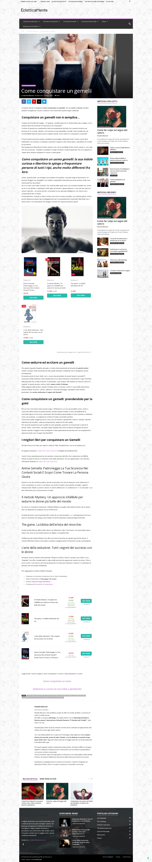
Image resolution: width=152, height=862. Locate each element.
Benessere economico (30, 26)
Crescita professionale (89, 21)
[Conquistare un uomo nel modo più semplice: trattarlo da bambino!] (82, 791)
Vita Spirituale (101, 818)
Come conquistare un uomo (57, 681)
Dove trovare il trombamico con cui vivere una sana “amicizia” (120, 171)
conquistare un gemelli (53, 695)
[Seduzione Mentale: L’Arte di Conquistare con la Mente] (64, 822)
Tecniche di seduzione (50, 21)
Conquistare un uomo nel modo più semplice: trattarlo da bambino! (82, 803)
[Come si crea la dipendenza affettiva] (102, 151)
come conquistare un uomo (35, 695)
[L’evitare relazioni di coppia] (102, 274)
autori (71, 515)
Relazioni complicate (116, 152)
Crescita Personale (69, 21)
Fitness (99, 838)
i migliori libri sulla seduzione (47, 451)
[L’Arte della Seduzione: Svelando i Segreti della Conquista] (64, 843)
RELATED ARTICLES (30, 779)
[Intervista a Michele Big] (102, 263)
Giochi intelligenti (108, 857)
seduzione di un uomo (29, 697)
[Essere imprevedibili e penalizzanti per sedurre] (102, 161)
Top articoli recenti (75, 1)
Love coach (114, 175)
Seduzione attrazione (30, 21)
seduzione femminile (44, 697)
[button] (129, 23)
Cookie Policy (127, 857)
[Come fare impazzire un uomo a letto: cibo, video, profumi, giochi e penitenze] (33, 791)
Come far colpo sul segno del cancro (56, 802)
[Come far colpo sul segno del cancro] (57, 791)
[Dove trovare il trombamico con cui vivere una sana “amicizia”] (102, 172)
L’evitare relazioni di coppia (120, 271)
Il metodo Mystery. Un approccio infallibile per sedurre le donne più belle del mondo (46, 602)
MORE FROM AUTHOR (48, 779)
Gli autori (109, 1)
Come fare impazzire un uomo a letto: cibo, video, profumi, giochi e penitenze (32, 803)
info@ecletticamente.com (37, 840)
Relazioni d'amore (116, 273)
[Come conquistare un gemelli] (102, 183)
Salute (104, 21)
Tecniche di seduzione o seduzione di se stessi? (118, 240)
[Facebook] (130, 1)
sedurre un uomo (80, 695)
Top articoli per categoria (94, 1)
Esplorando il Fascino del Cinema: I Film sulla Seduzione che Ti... (81, 832)
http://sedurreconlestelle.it (41, 709)
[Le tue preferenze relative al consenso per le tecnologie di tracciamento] (148, 858)
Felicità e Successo (103, 825)
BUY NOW (33, 298)
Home (22, 31)
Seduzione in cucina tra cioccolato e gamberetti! (57, 689)
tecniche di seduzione (44, 584)
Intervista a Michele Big (118, 260)
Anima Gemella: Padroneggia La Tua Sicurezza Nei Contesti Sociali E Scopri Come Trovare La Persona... (47, 654)
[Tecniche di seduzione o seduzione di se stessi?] (102, 242)
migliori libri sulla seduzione (47, 461)
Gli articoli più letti (59, 1)
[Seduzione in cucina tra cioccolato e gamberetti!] (102, 252)
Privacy (118, 857)
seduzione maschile (57, 697)
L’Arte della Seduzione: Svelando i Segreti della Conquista (80, 842)
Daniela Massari (28, 95)
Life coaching (101, 821)
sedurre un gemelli (67, 695)
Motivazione (101, 835)
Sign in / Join (45, 1)
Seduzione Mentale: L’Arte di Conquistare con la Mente (82, 820)
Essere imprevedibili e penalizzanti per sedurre (119, 159)
